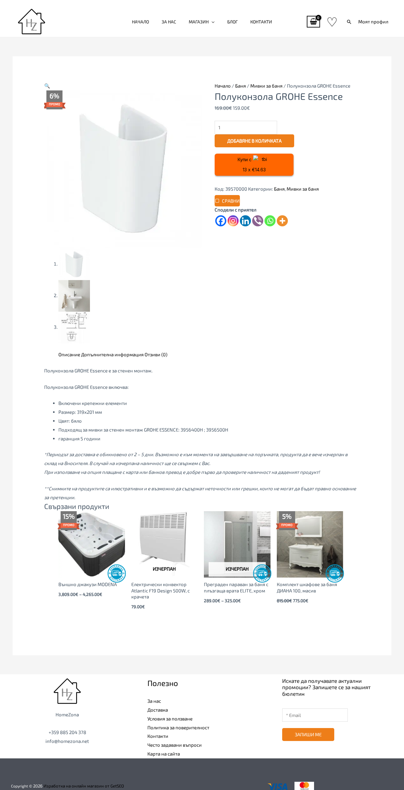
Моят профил (373, 21)
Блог (232, 21)
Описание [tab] (69, 354)
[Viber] (257, 220)
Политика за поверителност (178, 727)
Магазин (199, 21)
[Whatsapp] (270, 220)
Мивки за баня (266, 86)
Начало (140, 21)
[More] (282, 220)
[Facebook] (220, 220)
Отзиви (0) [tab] (156, 354)
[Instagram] (233, 220)
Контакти (261, 21)
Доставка (157, 710)
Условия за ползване (170, 718)
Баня (240, 86)
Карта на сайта (163, 753)
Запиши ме (308, 734)
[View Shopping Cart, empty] (313, 22)
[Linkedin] (245, 220)
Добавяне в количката (254, 141)
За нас (169, 21)
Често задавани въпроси (174, 745)
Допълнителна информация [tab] (112, 354)
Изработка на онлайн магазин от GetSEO (84, 785)
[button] (349, 22)
